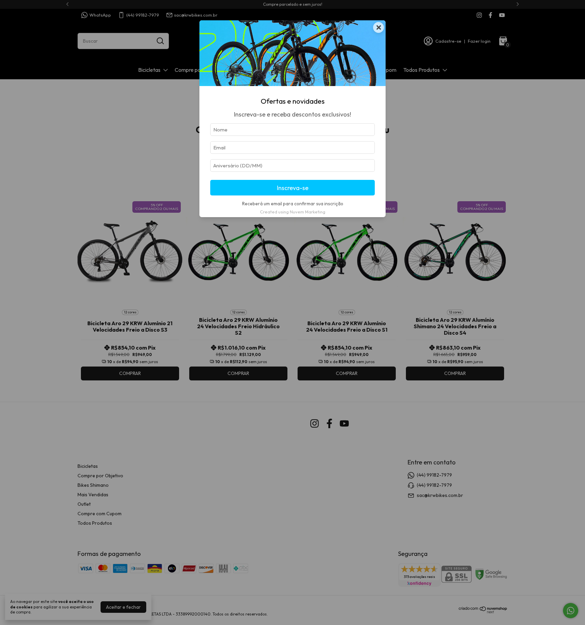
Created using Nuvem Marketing (292, 211)
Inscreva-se (292, 188)
